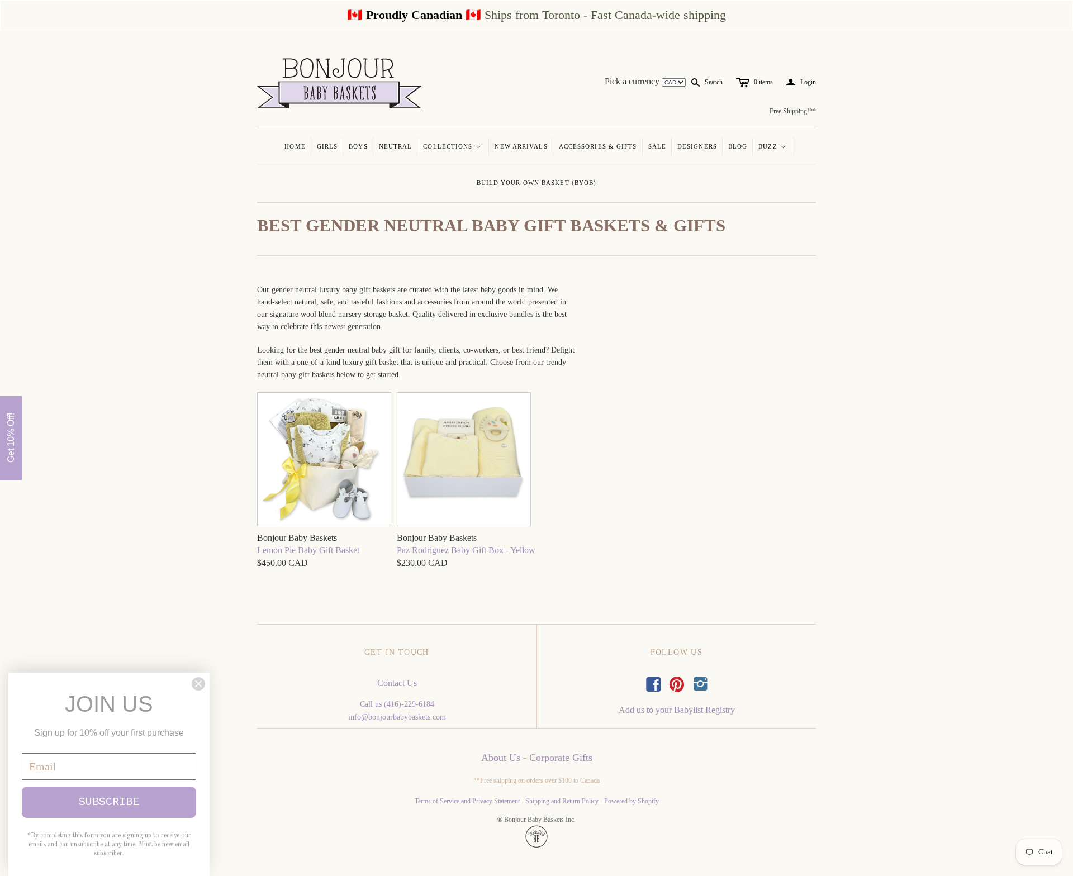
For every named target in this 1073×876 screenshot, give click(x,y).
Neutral (395, 146)
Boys (358, 146)
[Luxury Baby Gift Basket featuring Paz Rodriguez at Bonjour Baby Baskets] (324, 460)
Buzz (772, 146)
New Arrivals (521, 146)
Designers (697, 146)
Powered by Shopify (631, 801)
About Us (500, 757)
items (763, 82)
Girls (327, 146)
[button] (11, 438)
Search (714, 82)
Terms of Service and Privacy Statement (467, 801)
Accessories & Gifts (598, 146)
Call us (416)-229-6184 (397, 704)
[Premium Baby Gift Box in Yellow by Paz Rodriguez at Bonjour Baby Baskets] (464, 460)
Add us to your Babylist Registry (677, 710)
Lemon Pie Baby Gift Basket (308, 550)
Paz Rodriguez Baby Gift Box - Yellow (466, 550)
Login (801, 82)
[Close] (198, 684)
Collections (452, 146)
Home (294, 146)
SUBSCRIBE (109, 802)
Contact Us (397, 683)
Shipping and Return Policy (562, 801)
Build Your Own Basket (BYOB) (537, 182)
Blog (737, 146)
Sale (657, 146)
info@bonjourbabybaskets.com (397, 717)
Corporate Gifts (560, 757)
